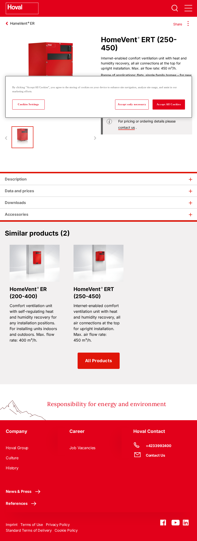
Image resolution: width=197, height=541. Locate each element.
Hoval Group (17, 447)
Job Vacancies (82, 447)
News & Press (18, 491)
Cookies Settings (28, 104)
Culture (12, 457)
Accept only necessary (132, 104)
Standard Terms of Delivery (29, 530)
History (12, 467)
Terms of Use (31, 524)
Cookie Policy (66, 530)
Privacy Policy (58, 524)
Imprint (12, 524)
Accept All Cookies (169, 104)
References (16, 503)
